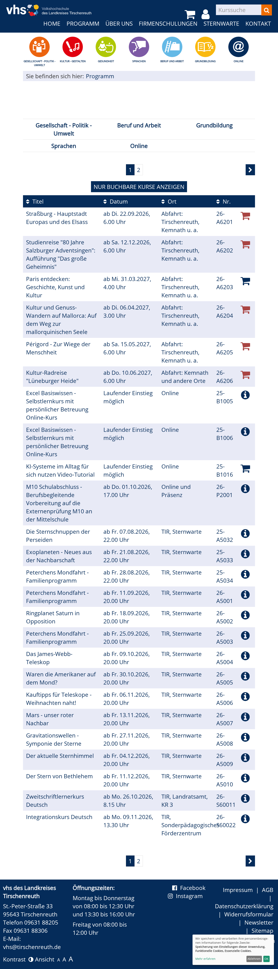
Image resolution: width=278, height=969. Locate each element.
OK (266, 959)
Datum (118, 201)
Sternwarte (221, 23)
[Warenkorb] (191, 14)
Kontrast (15, 959)
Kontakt (258, 23)
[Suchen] (266, 9)
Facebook (193, 888)
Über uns (119, 23)
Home (51, 23)
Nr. (226, 201)
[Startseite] (49, 7)
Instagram (191, 896)
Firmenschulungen (168, 23)
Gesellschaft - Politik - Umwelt (39, 63)
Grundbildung (205, 61)
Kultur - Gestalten (73, 61)
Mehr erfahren (205, 959)
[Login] (206, 14)
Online (238, 61)
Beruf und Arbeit (172, 61)
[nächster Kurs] (250, 169)
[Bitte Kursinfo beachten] (245, 395)
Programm (83, 23)
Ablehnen (254, 959)
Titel (37, 201)
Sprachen (139, 61)
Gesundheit (106, 61)
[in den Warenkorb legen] (245, 280)
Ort (171, 201)
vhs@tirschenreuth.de (32, 947)
